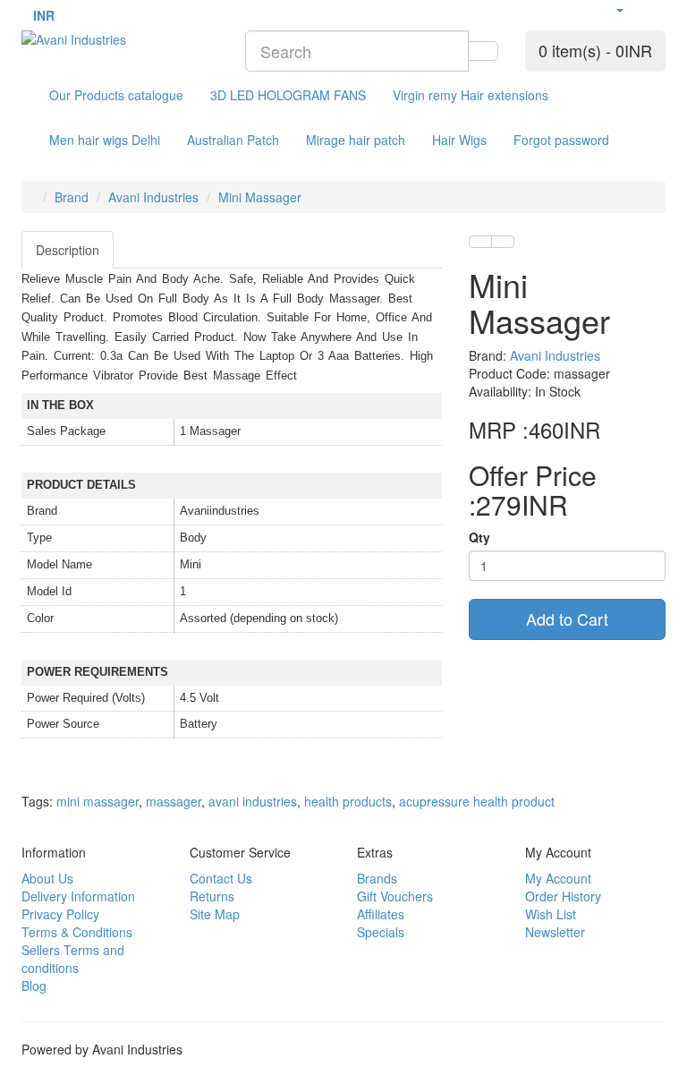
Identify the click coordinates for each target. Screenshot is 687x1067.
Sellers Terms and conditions (72, 959)
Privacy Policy (60, 914)
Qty (479, 537)
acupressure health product (477, 801)
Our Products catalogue (116, 95)
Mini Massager (259, 197)
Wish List (550, 914)
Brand (72, 197)
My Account (558, 878)
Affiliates (380, 914)
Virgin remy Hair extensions (470, 95)
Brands (377, 878)
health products (348, 801)
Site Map (215, 914)
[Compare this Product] (502, 241)
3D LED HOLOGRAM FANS (288, 95)
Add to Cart (567, 618)
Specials (380, 932)
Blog (34, 985)
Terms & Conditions (76, 932)
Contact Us (221, 878)
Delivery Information (78, 896)
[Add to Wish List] (480, 241)
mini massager (97, 801)
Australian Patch (233, 140)
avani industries (252, 801)
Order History (563, 896)
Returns (212, 896)
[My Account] (619, 9)
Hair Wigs (459, 140)
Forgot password (561, 140)
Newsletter (555, 932)
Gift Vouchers (395, 896)
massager (173, 801)
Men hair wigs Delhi (104, 140)
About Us (47, 878)
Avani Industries (153, 197)
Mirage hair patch (355, 140)
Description (67, 250)
